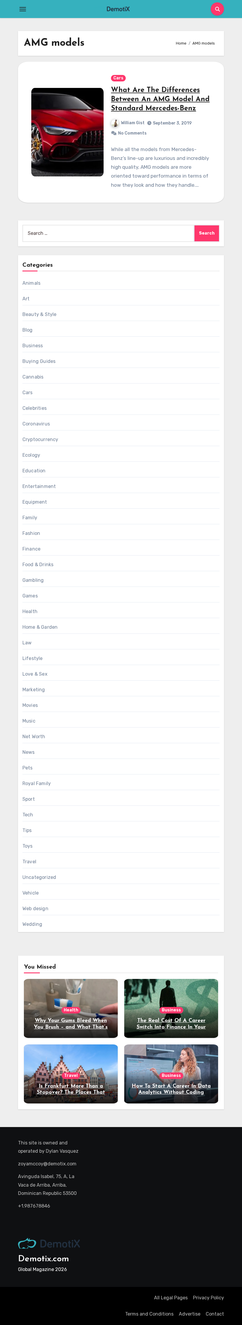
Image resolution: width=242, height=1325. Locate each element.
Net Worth (33, 736)
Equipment (34, 502)
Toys (27, 846)
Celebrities (34, 408)
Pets (27, 768)
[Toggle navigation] (22, 9)
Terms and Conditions (149, 1314)
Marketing (33, 689)
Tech (27, 815)
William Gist (133, 122)
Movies (30, 705)
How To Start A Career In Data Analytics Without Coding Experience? (171, 1093)
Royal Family (36, 783)
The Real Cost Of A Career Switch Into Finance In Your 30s (171, 1027)
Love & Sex (35, 674)
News (28, 752)
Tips (27, 830)
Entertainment (39, 486)
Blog (27, 330)
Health (29, 611)
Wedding (32, 924)
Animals (31, 283)
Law (27, 643)
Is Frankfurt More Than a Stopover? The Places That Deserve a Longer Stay (71, 1093)
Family (29, 517)
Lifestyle (32, 658)
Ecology (31, 455)
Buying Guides (39, 361)
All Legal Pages (171, 1298)
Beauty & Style (39, 314)
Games (30, 596)
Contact (215, 1314)
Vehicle (30, 893)
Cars (118, 78)
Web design (35, 908)
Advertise (189, 1314)
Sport (28, 799)
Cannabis (33, 377)
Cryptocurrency (40, 439)
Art (26, 299)
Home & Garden (40, 627)
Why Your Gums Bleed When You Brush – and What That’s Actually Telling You (71, 1027)
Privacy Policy (208, 1298)
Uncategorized (39, 877)
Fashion (31, 533)
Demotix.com (43, 1259)
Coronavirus (36, 424)
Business (32, 345)
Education (34, 471)
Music (28, 721)
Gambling (33, 580)
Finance (31, 549)
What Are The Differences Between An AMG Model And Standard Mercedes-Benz (160, 99)
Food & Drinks (38, 564)
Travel (29, 861)
